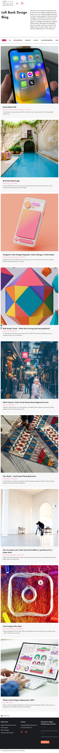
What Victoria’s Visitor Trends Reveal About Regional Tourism (25, 402)
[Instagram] (21, 732)
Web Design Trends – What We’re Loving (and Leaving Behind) (26, 328)
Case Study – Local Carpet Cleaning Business (19, 476)
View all (4, 40)
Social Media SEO (9, 107)
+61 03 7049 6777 (26, 727)
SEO (10, 40)
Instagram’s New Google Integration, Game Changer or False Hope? (28, 254)
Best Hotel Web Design (11, 181)
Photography (13, 555)
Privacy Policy (21, 750)
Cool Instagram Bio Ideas (12, 626)
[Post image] (29, 75)
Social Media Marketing (47, 40)
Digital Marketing (18, 40)
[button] (17, 3)
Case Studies (6, 479)
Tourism (5, 405)
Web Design (28, 40)
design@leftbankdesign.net (29, 725)
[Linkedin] (26, 732)
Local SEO (35, 40)
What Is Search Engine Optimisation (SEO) (18, 700)
